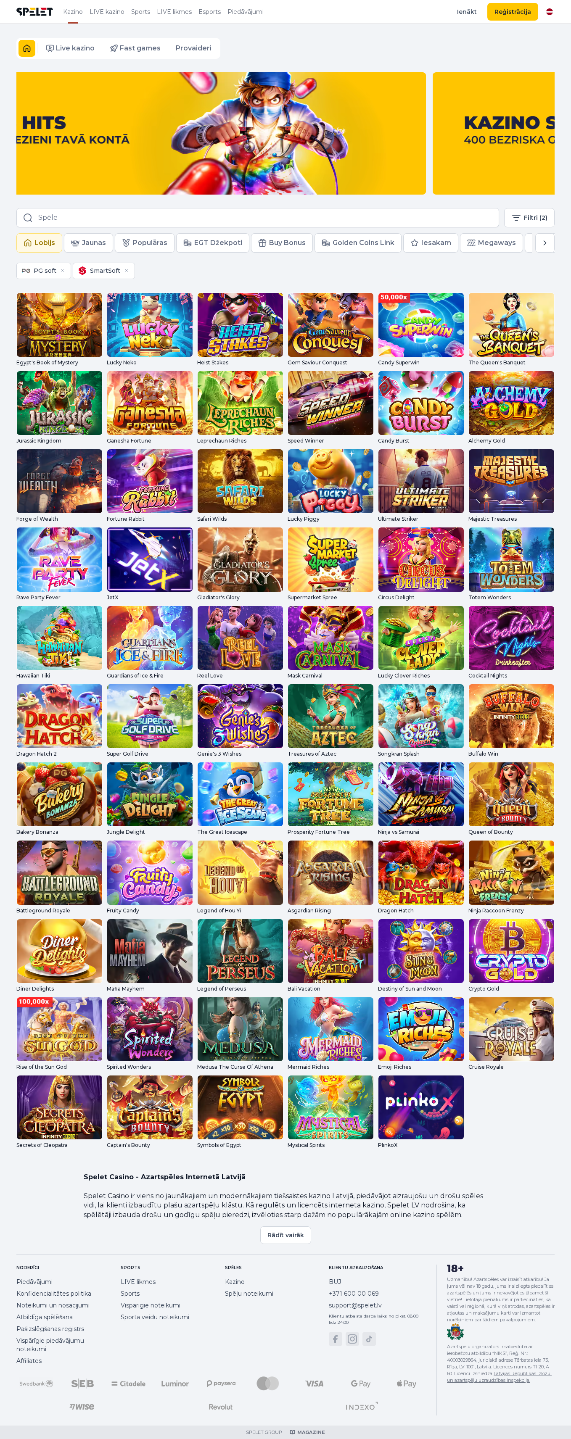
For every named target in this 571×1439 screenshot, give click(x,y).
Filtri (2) (535, 217)
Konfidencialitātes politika (53, 1293)
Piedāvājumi (245, 12)
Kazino (73, 12)
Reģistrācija (512, 12)
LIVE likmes (174, 12)
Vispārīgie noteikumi (150, 1305)
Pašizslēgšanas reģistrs (50, 1329)
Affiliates (29, 1361)
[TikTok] (369, 1339)
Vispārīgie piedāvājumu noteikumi (50, 1345)
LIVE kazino (107, 12)
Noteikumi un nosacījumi (53, 1305)
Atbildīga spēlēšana (44, 1317)
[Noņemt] (63, 271)
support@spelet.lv (355, 1305)
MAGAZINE (311, 1432)
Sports (140, 12)
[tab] (39, 243)
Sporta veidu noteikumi (155, 1317)
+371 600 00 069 (354, 1293)
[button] (27, 48)
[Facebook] (335, 1339)
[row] (43, 271)
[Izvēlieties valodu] (550, 12)
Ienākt (467, 12)
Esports (209, 12)
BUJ (335, 1282)
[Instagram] (352, 1339)
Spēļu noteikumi (249, 1293)
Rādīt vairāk (285, 1235)
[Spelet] (34, 11)
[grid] (75, 271)
